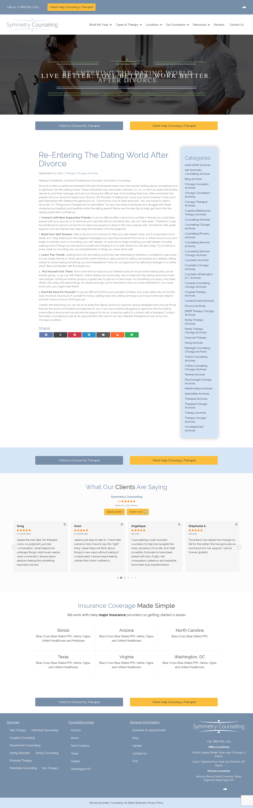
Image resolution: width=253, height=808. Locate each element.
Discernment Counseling (24, 745)
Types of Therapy (127, 24)
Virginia (75, 761)
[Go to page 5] (135, 577)
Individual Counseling (44, 730)
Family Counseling (47, 753)
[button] (110, 25)
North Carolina (80, 745)
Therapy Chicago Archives (81, 173)
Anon (77, 526)
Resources (199, 24)
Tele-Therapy (17, 730)
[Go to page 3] (128, 577)
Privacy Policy (155, 802)
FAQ (135, 761)
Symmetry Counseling (126, 496)
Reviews (219, 24)
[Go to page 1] (121, 578)
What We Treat (98, 24)
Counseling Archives (197, 219)
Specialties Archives (197, 393)
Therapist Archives (196, 398)
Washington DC (81, 769)
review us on (136, 511)
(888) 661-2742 (222, 741)
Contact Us (236, 24)
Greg (20, 526)
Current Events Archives (199, 300)
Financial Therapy (196, 337)
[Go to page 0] (118, 578)
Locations (152, 24)
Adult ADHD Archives (197, 165)
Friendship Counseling (23, 768)
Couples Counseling (22, 737)
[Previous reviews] (14, 546)
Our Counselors (176, 24)
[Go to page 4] (132, 577)
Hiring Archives (194, 342)
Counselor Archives (197, 260)
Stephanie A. (197, 526)
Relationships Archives (198, 388)
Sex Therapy (50, 768)
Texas (74, 753)
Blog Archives (193, 179)
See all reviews (114, 511)
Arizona (76, 730)
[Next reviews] (238, 546)
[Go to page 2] (125, 578)
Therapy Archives (195, 412)
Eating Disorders (19, 753)
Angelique (138, 526)
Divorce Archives (195, 306)
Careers (137, 745)
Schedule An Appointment (149, 730)
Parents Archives (195, 374)
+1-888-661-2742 (28, 7)
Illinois (75, 738)
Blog (135, 738)
